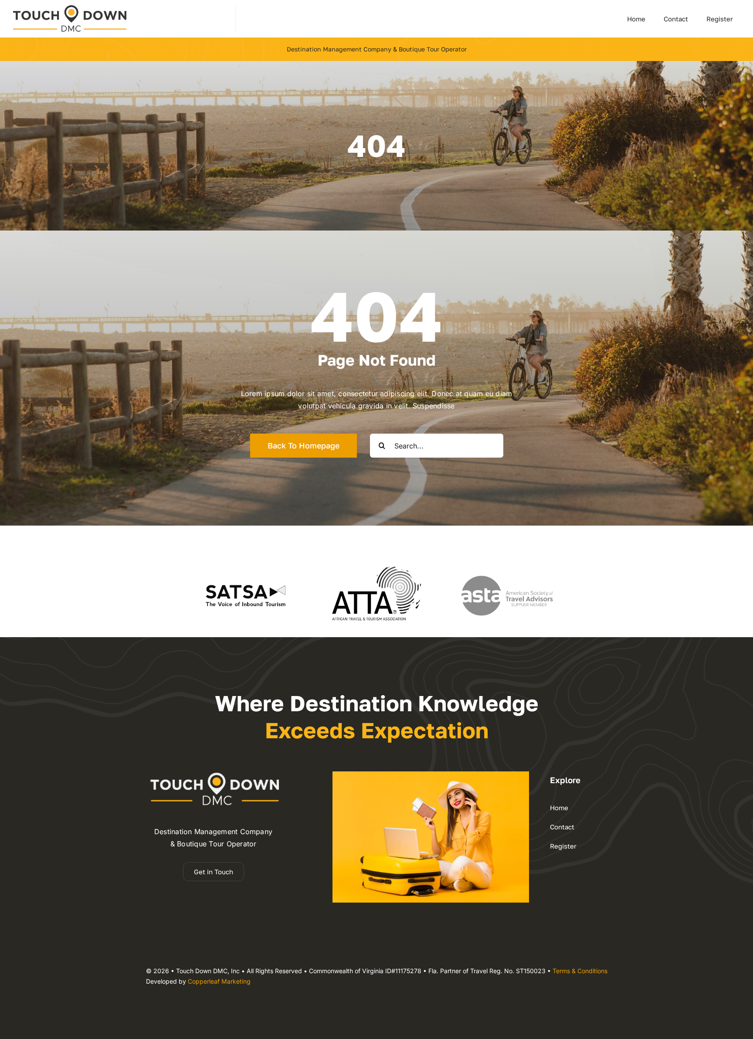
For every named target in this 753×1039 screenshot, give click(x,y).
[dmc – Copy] (69, 8)
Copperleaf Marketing (219, 981)
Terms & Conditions (580, 970)
